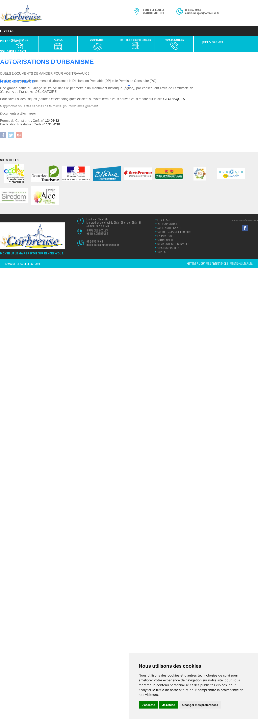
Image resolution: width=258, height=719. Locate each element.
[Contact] (174, 44)
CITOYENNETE (9, 61)
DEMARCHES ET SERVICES (17, 81)
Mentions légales (241, 263)
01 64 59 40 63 (192, 9)
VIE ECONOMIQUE (167, 223)
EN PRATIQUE (9, 71)
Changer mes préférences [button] (200, 705)
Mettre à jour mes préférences (207, 263)
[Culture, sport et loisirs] (58, 44)
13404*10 (53, 124)
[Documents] (135, 44)
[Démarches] (97, 44)
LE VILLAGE (7, 31)
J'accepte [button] (148, 705)
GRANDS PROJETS (12, 101)
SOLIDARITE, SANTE (169, 227)
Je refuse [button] (168, 705)
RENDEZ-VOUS (53, 253)
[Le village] (19, 44)
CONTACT (6, 112)
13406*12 (52, 120)
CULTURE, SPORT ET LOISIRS (19, 91)
